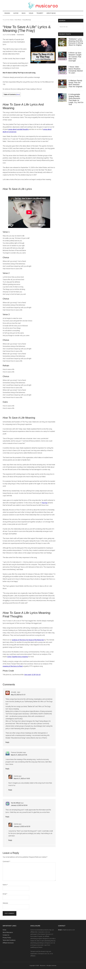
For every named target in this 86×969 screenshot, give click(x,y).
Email (5, 894)
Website (5, 903)
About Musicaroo (8, 932)
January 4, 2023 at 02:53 (22, 826)
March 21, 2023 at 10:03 (22, 778)
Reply (7, 742)
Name (5, 885)
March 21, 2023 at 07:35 (19, 755)
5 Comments (20, 34)
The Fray (44, 503)
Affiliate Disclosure (8, 943)
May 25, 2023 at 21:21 (18, 694)
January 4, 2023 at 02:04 (19, 805)
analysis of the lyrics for (28, 640)
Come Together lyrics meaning (17, 657)
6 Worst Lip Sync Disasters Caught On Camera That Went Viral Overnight (75, 57)
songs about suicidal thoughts (18, 129)
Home (4, 930)
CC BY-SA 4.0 (35, 674)
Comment (6, 861)
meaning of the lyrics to (13, 666)
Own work (27, 674)
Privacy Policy (7, 937)
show (17, 94)
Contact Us (6, 935)
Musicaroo (43, 5)
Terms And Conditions (9, 940)
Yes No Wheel (15, 803)
